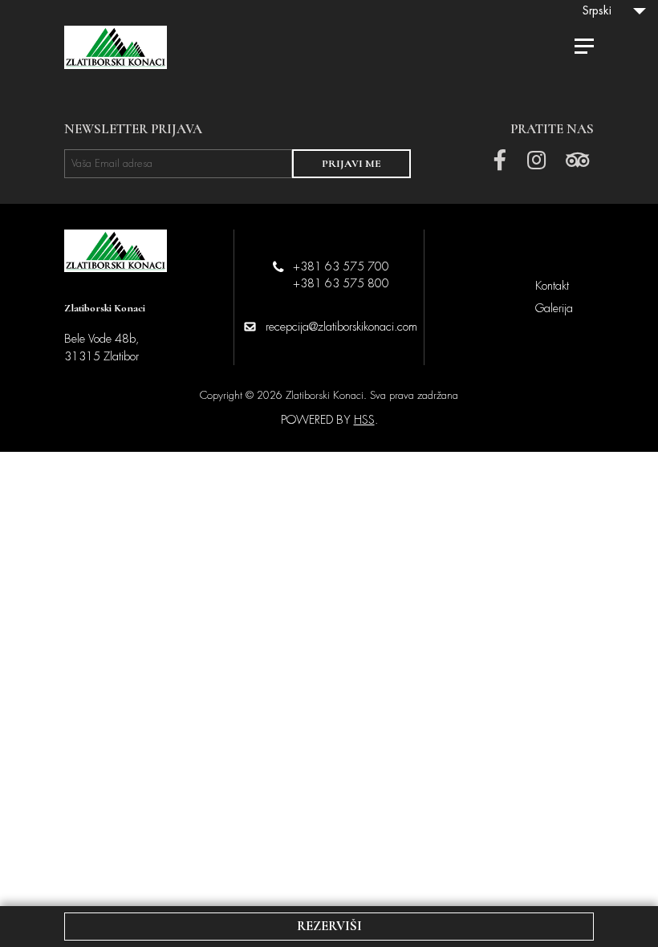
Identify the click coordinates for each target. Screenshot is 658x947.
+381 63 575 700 (341, 266)
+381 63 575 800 (341, 283)
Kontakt (552, 285)
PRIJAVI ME (351, 163)
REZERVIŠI (329, 925)
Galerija (554, 308)
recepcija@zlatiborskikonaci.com (341, 326)
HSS (364, 420)
